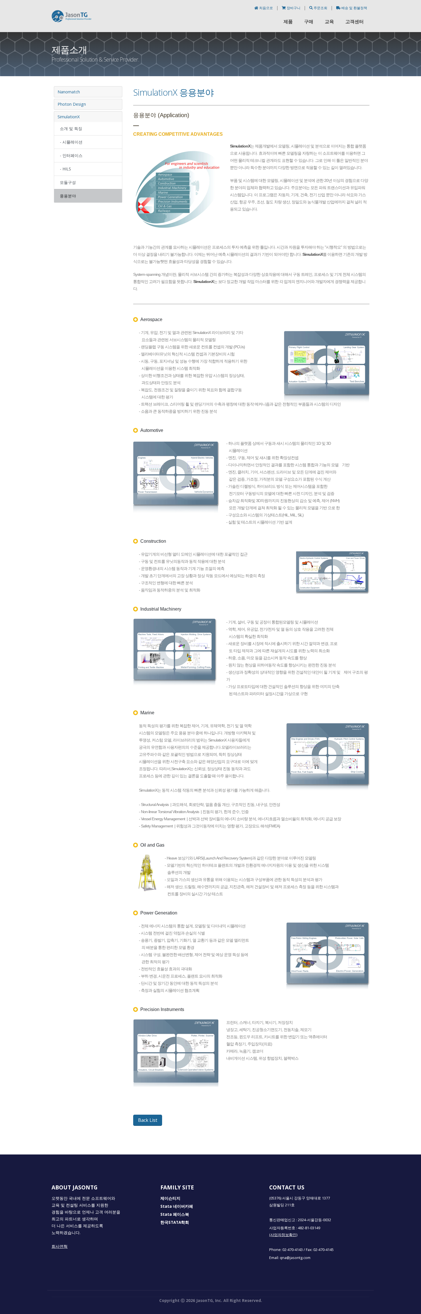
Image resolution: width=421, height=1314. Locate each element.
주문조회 (320, 7)
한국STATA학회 (174, 1222)
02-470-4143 (292, 1249)
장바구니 (293, 7)
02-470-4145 (323, 1249)
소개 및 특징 (71, 128)
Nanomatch (69, 92)
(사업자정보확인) (283, 1234)
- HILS (65, 169)
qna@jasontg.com (295, 1257)
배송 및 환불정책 (354, 7)
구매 (308, 21)
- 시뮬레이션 (71, 142)
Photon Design (72, 104)
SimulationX (69, 116)
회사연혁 (60, 1246)
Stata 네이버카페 (176, 1206)
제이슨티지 (170, 1198)
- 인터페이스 (71, 155)
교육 (329, 21)
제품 (288, 21)
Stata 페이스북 (174, 1214)
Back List (147, 1120)
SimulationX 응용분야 (173, 92)
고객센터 (354, 21)
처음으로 (266, 7)
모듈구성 (68, 182)
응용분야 (68, 195)
